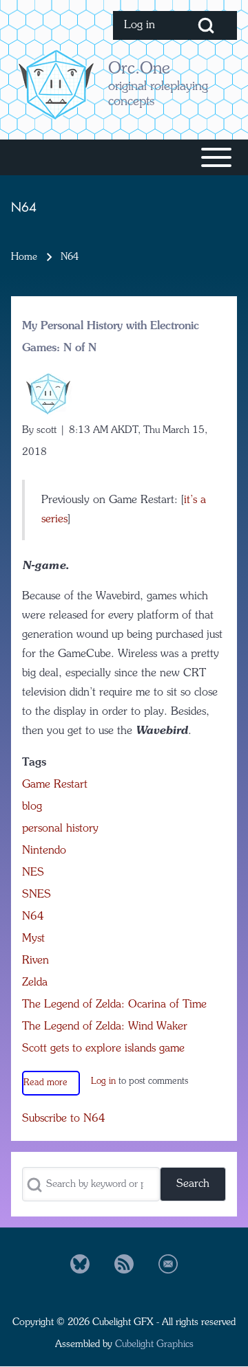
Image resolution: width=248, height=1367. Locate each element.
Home (24, 257)
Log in (103, 1081)
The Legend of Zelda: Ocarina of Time (114, 1004)
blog (32, 806)
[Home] (55, 84)
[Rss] (124, 1264)
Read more (45, 1082)
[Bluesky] (80, 1264)
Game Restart (54, 784)
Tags (34, 762)
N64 (33, 916)
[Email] (168, 1264)
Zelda (35, 982)
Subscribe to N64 (63, 1118)
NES (33, 872)
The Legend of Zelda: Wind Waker (104, 1026)
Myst (33, 938)
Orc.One (139, 69)
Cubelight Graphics (154, 1344)
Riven (35, 960)
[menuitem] (144, 25)
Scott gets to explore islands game (103, 1048)
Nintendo (44, 850)
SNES (36, 894)
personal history (60, 828)
